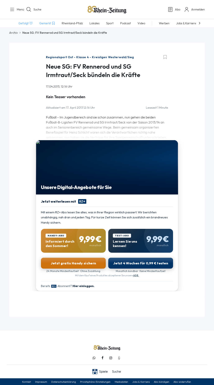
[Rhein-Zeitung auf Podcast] (119, 358)
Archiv (13, 33)
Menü (19, 9)
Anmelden (198, 9)
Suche (37, 9)
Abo (177, 9)
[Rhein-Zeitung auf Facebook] (102, 358)
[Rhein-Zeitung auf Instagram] (111, 358)
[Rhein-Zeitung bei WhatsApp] (94, 358)
